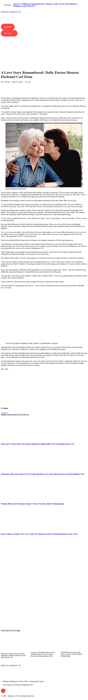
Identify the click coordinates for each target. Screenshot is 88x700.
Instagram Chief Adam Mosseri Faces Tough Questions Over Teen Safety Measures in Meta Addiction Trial (42, 474)
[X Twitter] (1, 86)
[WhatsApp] (1, 88)
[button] (44, 10)
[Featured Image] (14, 652)
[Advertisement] (44, 49)
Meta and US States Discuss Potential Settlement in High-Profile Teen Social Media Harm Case (37, 444)
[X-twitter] (16, 676)
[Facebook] (1, 84)
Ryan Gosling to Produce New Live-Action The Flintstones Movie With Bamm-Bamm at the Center (39, 534)
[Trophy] (22, 676)
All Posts (4, 413)
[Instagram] (4, 676)
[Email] (1, 94)
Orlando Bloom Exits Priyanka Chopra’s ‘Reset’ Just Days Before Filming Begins (32, 504)
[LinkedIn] (1, 90)
